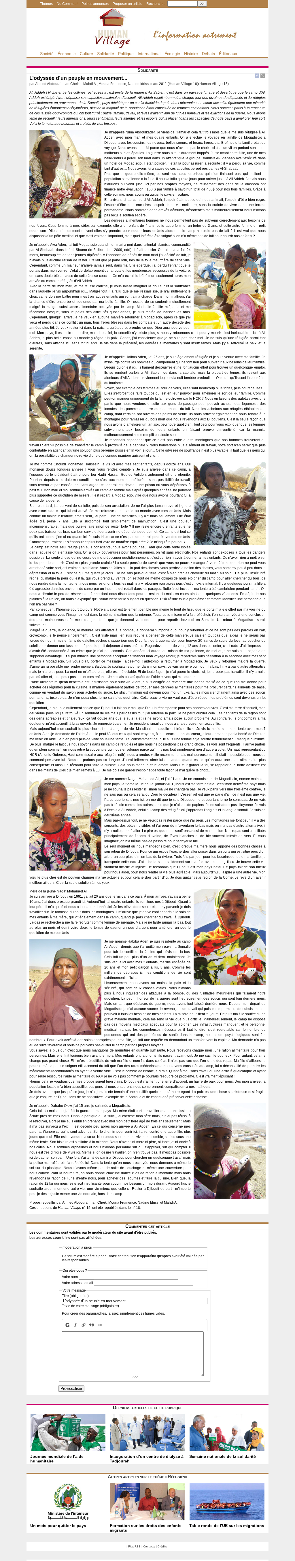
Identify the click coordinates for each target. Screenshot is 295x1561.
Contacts (149, 1546)
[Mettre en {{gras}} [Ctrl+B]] (66, 1325)
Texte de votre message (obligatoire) (90, 1306)
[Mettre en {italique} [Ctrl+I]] (75, 1325)
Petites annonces (95, 4)
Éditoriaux (228, 53)
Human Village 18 (183, 84)
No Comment (67, 4)
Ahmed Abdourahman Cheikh (58, 84)
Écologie (172, 53)
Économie (67, 53)
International (149, 53)
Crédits (162, 1546)
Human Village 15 (213, 84)
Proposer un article (127, 4)
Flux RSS (134, 1546)
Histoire (191, 53)
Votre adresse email (77, 1283)
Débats (208, 53)
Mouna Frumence (112, 84)
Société (47, 53)
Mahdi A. (90, 84)
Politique (126, 53)
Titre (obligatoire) (75, 1296)
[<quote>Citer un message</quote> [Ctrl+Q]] (92, 1325)
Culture (86, 53)
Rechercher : (156, 4)
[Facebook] (257, 76)
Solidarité (105, 53)
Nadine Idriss (138, 84)
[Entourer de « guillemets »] (100, 1325)
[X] (262, 76)
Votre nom (70, 1277)
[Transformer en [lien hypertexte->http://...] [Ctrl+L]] (84, 1325)
